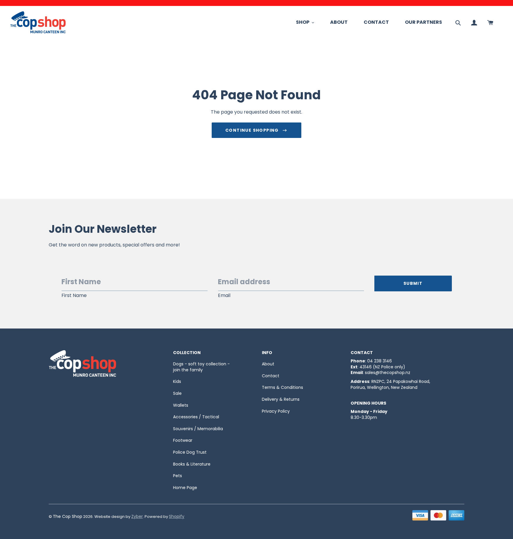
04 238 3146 (379, 361)
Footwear (182, 440)
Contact (270, 376)
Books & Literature (191, 464)
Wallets (180, 405)
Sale (177, 393)
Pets (177, 476)
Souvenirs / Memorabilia (198, 429)
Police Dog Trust (190, 452)
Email (224, 295)
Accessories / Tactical (196, 417)
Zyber (137, 516)
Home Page (185, 488)
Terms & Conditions (282, 387)
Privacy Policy (276, 411)
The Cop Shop (67, 516)
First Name (74, 295)
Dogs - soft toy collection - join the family (201, 367)
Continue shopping (252, 130)
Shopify (176, 516)
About (268, 364)
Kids (177, 381)
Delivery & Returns (281, 399)
